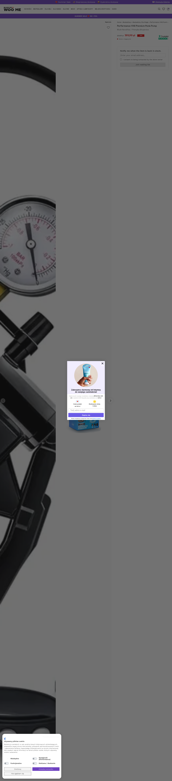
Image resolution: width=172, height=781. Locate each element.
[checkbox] (6, 758)
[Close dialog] (102, 363)
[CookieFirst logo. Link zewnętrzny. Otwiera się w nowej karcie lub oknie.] (5, 739)
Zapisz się (86, 415)
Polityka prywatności (51, 737)
